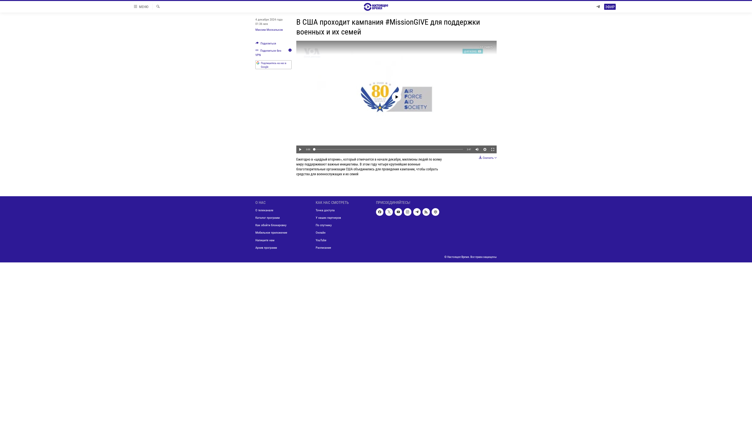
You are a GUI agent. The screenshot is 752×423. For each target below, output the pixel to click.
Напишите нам (264, 240)
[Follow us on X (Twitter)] (389, 212)
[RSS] (426, 212)
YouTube (321, 240)
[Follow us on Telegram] (417, 212)
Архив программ (266, 247)
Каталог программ (267, 218)
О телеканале (264, 210)
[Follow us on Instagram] (407, 212)
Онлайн (320, 232)
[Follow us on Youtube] (398, 212)
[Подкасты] (435, 212)
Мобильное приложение (271, 232)
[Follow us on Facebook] (379, 212)
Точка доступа (325, 210)
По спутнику (324, 225)
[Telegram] (598, 7)
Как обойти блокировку (271, 225)
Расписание (323, 247)
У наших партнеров (328, 218)
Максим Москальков (269, 30)
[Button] (266, 44)
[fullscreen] (493, 149)
